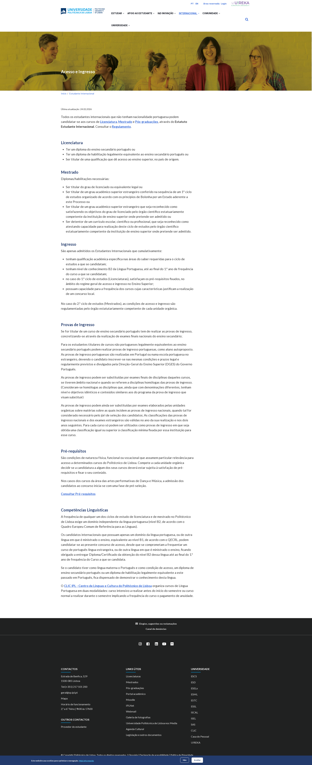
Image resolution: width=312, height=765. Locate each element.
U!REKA (195, 742)
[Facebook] (148, 644)
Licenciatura (108, 122)
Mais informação (86, 760)
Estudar (116, 13)
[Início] (82, 10)
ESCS (194, 676)
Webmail (131, 711)
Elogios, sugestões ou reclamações (158, 623)
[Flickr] (172, 644)
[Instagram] (140, 644)
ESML (194, 694)
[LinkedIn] (156, 644)
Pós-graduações (146, 122)
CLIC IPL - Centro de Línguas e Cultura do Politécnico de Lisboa (108, 586)
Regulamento (121, 126)
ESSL (193, 706)
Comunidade (210, 13)
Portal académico (136, 693)
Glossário (133, 755)
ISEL (193, 718)
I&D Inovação (166, 13)
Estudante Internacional (81, 93)
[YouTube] (164, 644)
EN (196, 3)
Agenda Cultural (135, 729)
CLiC (193, 730)
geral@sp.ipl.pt (69, 692)
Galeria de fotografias (138, 717)
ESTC (194, 700)
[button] (123, 13)
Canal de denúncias (156, 628)
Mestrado (125, 122)
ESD (193, 682)
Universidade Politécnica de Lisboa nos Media (151, 723)
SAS (193, 724)
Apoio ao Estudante (140, 13)
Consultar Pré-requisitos (78, 494)
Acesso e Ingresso (78, 71)
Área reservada (211, 3)
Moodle (130, 699)
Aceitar (197, 760)
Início (63, 93)
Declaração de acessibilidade (154, 755)
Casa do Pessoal (200, 736)
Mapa (64, 698)
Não (185, 760)
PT (192, 3)
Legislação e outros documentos (144, 734)
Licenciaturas (133, 676)
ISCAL (194, 712)
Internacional (188, 13)
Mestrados (132, 682)
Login (224, 3)
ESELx (194, 688)
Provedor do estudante (73, 726)
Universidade (119, 25)
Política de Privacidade (181, 755)
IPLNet (130, 705)
